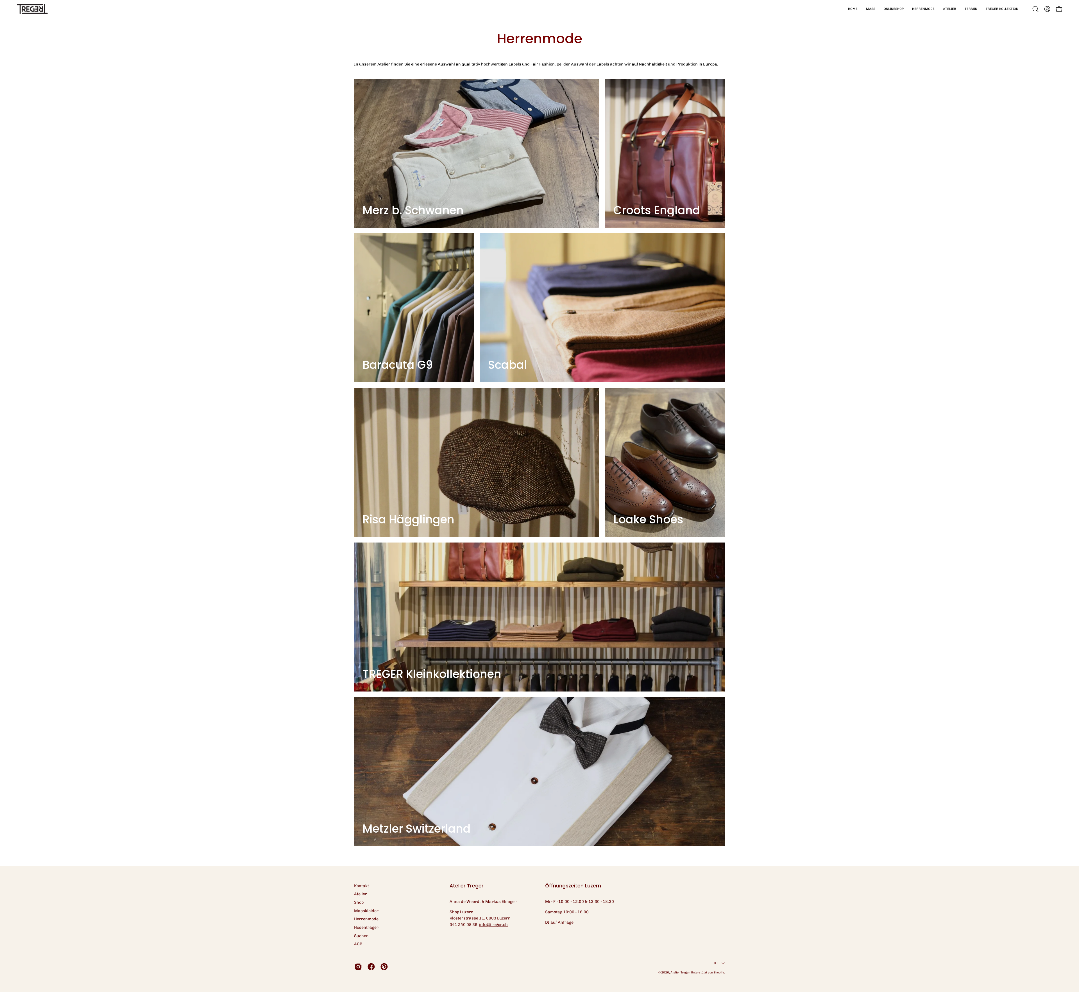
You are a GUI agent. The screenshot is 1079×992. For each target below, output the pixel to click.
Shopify (718, 972)
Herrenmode (366, 918)
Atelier (360, 893)
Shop (359, 902)
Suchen (361, 935)
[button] (870, 9)
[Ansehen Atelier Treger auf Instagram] (358, 966)
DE (716, 963)
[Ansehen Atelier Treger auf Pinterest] (384, 966)
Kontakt (361, 885)
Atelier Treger (680, 972)
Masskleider (366, 910)
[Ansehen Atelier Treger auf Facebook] (371, 966)
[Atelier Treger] (32, 9)
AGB (358, 943)
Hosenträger (366, 927)
